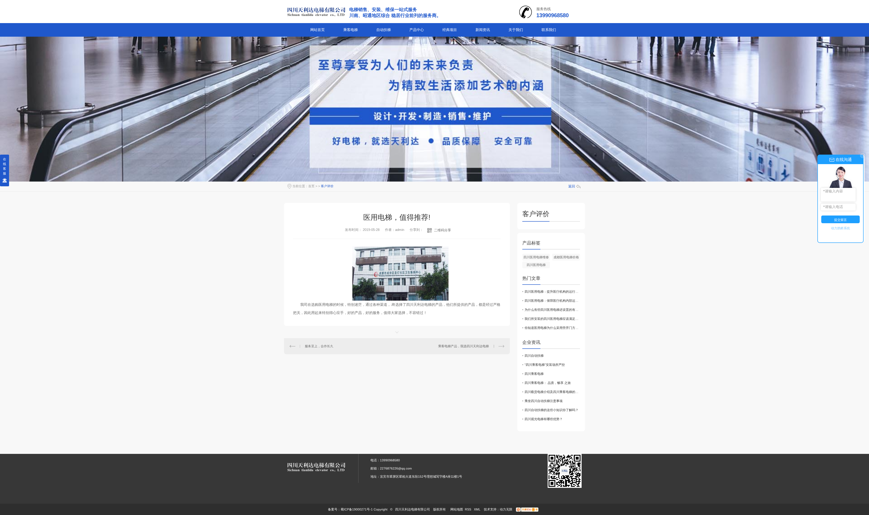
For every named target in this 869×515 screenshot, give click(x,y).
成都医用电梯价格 (566, 257)
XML (477, 509)
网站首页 (317, 30)
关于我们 (516, 30)
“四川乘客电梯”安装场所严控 (545, 364)
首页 (311, 186)
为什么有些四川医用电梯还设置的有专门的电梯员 (552, 309)
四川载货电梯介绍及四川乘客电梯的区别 (552, 392)
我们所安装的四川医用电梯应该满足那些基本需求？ (552, 319)
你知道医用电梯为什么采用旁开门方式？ (552, 328)
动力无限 (506, 509)
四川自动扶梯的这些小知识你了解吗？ (551, 410)
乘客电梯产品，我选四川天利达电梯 (463, 346)
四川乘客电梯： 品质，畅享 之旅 (548, 383)
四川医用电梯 (536, 265)
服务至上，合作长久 (319, 346)
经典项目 (449, 30)
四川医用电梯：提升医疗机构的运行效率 (552, 291)
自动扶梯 (383, 30)
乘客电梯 (350, 30)
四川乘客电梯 (534, 374)
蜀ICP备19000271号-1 (357, 509)
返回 (571, 186)
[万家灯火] (527, 509)
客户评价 (327, 186)
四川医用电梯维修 (536, 257)
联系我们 (549, 30)
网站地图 (456, 509)
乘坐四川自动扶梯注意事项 (544, 401)
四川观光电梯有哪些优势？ (544, 419)
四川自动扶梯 (534, 355)
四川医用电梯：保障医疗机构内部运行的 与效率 (552, 300)
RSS (468, 509)
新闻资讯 (482, 30)
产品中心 (416, 30)
